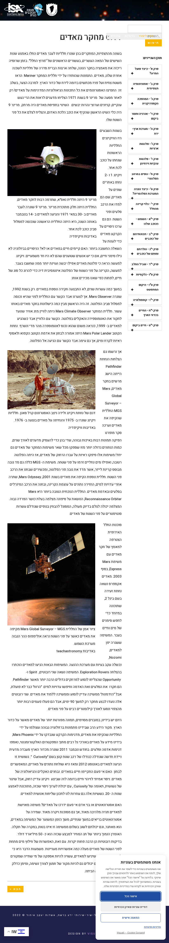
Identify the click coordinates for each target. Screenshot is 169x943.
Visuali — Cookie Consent (131, 933)
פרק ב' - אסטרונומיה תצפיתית (145, 86)
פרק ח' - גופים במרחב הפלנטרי (144, 176)
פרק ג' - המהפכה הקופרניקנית (147, 101)
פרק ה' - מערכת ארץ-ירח (145, 131)
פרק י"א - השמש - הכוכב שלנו (147, 221)
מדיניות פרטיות (152, 927)
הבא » (15, 889)
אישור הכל (130, 896)
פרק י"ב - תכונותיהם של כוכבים (145, 236)
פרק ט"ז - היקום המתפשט (148, 287)
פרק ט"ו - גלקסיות (147, 274)
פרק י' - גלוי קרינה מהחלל (147, 206)
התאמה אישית (130, 918)
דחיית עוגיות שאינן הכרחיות (130, 907)
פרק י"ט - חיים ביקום (145, 325)
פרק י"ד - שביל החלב (144, 264)
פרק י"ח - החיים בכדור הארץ (148, 312)
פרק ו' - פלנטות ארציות (148, 146)
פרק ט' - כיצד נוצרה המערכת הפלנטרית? (145, 191)
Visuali (94, 933)
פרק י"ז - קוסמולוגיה (145, 300)
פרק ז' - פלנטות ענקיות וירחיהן (148, 161)
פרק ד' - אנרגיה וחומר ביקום (145, 116)
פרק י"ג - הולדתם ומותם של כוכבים (147, 251)
